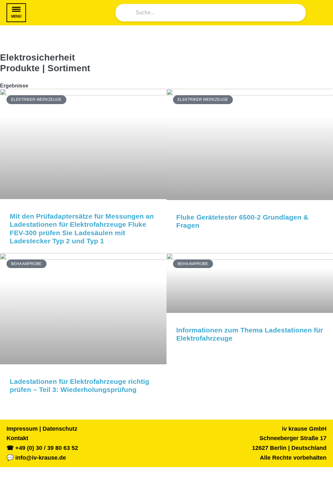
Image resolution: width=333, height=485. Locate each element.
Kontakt (17, 438)
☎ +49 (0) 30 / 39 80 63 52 (42, 448)
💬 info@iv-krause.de (36, 457)
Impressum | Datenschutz (42, 428)
